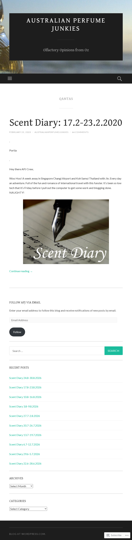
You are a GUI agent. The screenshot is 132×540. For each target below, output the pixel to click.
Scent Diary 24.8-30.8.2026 (25, 377)
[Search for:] (66, 350)
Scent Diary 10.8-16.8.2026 (25, 397)
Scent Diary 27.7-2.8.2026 (24, 415)
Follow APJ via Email (25, 302)
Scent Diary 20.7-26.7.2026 (25, 425)
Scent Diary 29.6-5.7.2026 (24, 454)
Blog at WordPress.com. (27, 533)
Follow (17, 332)
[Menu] (10, 79)
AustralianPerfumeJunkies (51, 132)
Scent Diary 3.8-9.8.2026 (23, 406)
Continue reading (21, 271)
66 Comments (80, 132)
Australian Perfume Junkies (66, 24)
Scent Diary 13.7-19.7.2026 (25, 435)
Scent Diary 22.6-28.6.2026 (25, 463)
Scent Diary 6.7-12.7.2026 (24, 444)
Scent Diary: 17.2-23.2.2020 (65, 123)
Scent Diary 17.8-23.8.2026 (25, 387)
